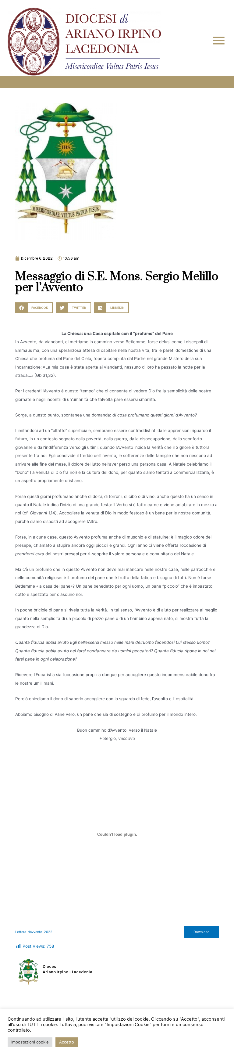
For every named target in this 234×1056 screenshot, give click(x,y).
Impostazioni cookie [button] (30, 1042)
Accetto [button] (66, 1042)
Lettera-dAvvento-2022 (33, 932)
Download (201, 932)
